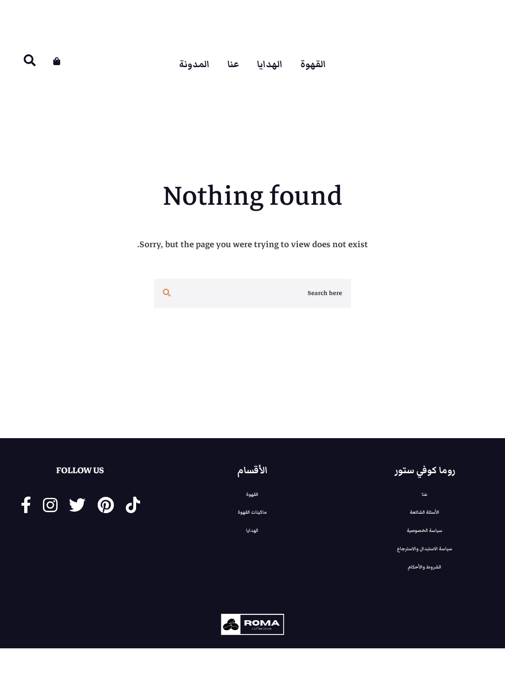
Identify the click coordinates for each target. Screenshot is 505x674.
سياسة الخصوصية (424, 530)
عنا (233, 65)
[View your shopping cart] (56, 61)
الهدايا (270, 65)
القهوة (313, 65)
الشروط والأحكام (424, 566)
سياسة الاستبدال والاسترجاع (424, 548)
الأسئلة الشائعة (424, 512)
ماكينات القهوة (252, 512)
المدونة (194, 65)
